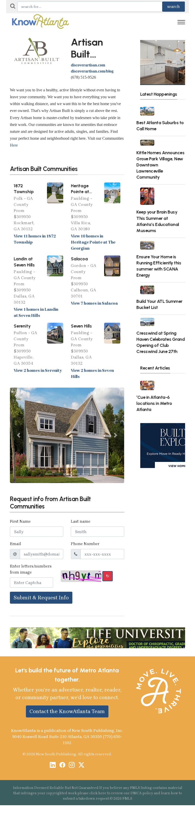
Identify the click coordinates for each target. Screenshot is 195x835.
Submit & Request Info (41, 598)
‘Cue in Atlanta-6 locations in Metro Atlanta (154, 403)
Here (14, 145)
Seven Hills (81, 326)
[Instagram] (72, 765)
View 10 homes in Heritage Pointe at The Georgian (93, 242)
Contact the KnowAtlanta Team (67, 711)
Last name (80, 521)
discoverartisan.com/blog (92, 71)
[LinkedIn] (53, 765)
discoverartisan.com (88, 65)
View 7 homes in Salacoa (94, 303)
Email (15, 543)
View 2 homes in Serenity (38, 370)
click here (97, 793)
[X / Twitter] (81, 765)
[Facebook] (62, 765)
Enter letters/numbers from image (31, 569)
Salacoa (79, 258)
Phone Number (85, 543)
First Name (20, 521)
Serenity (22, 326)
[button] (18, 435)
